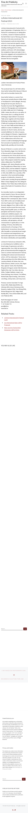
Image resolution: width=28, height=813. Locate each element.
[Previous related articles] (21, 350)
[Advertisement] (14, 647)
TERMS (15, 731)
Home (2, 10)
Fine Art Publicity (11, 805)
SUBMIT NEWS (15, 733)
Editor (4, 23)
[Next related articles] (25, 350)
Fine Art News (8, 10)
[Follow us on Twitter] (15, 810)
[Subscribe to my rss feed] (12, 810)
